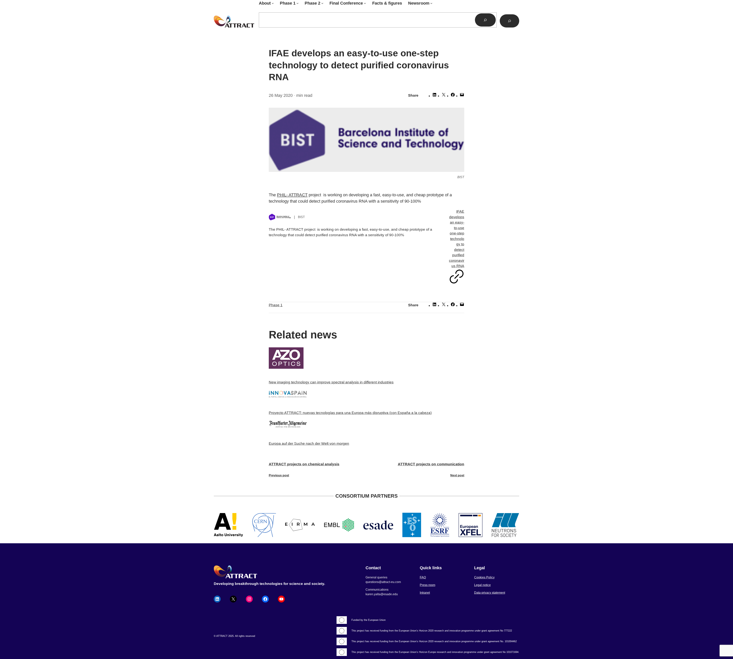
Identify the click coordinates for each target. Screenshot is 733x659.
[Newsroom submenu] (431, 3)
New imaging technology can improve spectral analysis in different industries (331, 382)
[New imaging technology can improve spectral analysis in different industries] (366, 359)
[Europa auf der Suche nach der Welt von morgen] (366, 425)
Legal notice (482, 585)
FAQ (423, 577)
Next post (457, 475)
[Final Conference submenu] (365, 3)
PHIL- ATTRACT (292, 194)
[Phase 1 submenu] (297, 3)
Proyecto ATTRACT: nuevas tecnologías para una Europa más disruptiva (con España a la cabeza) (350, 413)
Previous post (279, 475)
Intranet (425, 592)
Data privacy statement (489, 592)
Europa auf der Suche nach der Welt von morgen (309, 443)
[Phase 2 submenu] (322, 3)
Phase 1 (276, 305)
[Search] (485, 20)
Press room (427, 585)
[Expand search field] (509, 20)
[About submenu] (273, 3)
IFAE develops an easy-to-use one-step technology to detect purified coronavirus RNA (456, 238)
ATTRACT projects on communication (431, 464)
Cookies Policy (484, 577)
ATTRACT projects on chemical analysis (304, 464)
